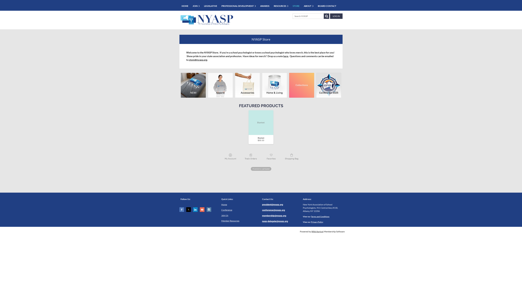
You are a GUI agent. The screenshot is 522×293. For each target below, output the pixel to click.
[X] (188, 209)
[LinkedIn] (195, 209)
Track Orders (251, 158)
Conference (226, 210)
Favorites (271, 158)
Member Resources (230, 220)
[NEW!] (193, 81)
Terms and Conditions (320, 216)
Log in (336, 16)
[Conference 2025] (328, 81)
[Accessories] (247, 81)
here (285, 56)
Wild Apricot (317, 231)
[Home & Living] (274, 81)
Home (224, 204)
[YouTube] (202, 209)
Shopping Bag (291, 158)
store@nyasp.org (198, 59)
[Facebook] (181, 209)
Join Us (224, 215)
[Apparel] (220, 81)
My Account (230, 158)
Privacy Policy (317, 222)
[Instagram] (209, 209)
